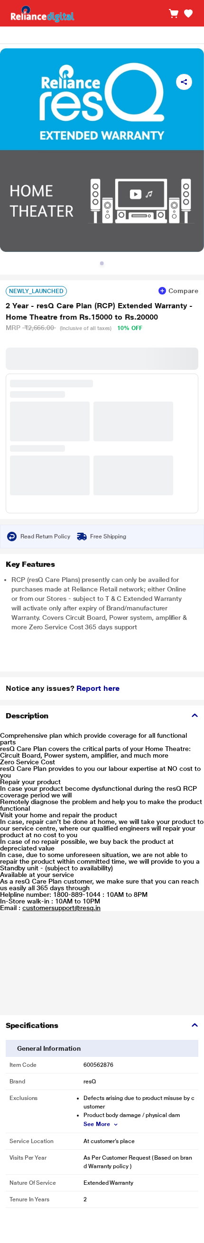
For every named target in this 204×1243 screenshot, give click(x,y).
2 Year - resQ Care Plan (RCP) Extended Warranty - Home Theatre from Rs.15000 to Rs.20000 (99, 311)
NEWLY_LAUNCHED (36, 291)
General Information (49, 1048)
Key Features (30, 564)
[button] (188, 13)
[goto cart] (173, 13)
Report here (97, 688)
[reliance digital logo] (40, 13)
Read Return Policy (45, 536)
